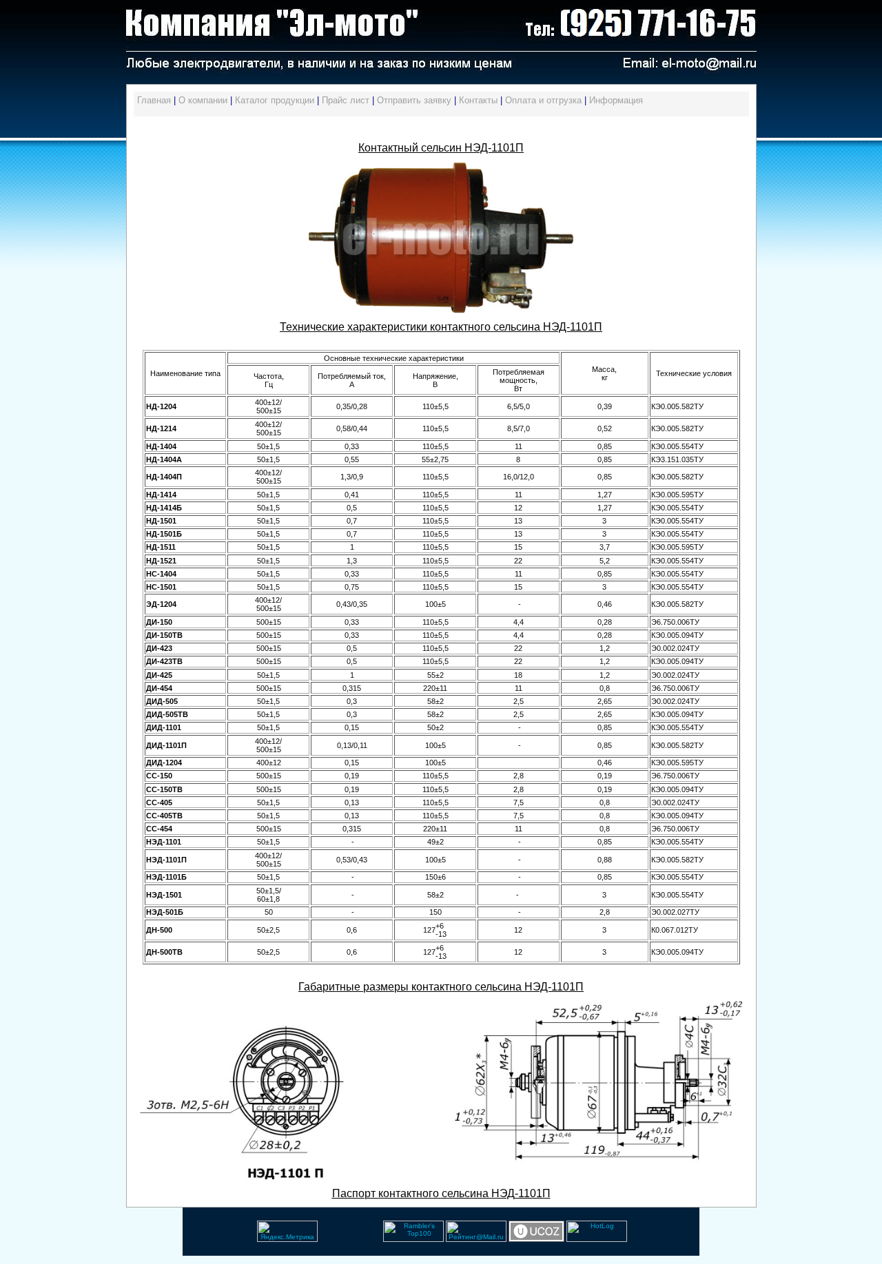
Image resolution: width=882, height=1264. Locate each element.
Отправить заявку (414, 100)
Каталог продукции (274, 100)
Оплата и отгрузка (543, 100)
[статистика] (319, 1239)
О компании (202, 100)
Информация (616, 100)
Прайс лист (345, 100)
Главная (154, 100)
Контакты (478, 100)
